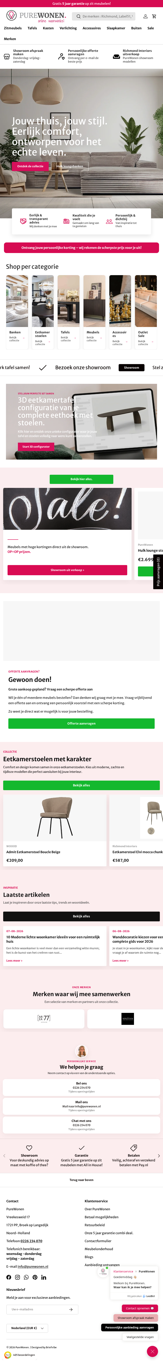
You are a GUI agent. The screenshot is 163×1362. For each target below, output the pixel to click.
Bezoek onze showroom (33, 162)
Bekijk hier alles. (81, 479)
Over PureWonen (97, 1209)
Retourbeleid (95, 1225)
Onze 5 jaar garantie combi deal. (109, 1233)
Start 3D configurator (36, 446)
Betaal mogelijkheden (101, 1217)
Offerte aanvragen (81, 723)
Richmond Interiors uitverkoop (137, 52)
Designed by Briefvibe (44, 1347)
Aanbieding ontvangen (102, 1265)
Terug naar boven (81, 1180)
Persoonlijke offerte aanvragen (83, 52)
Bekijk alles (81, 785)
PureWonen (22, 1347)
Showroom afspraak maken (28, 52)
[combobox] (103, 16)
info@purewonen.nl (33, 1266)
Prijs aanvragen (158, 571)
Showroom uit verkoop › (67, 570)
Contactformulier (98, 1241)
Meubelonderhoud (99, 1249)
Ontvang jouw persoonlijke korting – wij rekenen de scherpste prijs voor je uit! (81, 248)
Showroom (106, 367)
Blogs (89, 1257)
